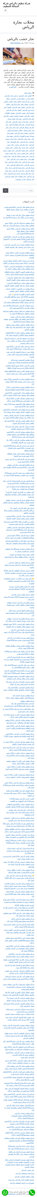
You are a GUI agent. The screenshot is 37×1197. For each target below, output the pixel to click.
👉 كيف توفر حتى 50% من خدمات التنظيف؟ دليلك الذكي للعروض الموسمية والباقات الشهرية (19, 581)
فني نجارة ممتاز (29, 130)
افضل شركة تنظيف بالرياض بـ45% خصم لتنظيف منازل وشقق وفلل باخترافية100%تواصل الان (20, 231)
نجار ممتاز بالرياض (11, 176)
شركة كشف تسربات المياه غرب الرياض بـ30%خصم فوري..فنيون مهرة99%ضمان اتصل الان (20, 640)
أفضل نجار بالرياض (25, 96)
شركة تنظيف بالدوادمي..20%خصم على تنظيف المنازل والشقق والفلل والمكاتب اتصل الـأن (18, 690)
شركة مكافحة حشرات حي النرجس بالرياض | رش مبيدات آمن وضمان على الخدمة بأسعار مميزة (19, 247)
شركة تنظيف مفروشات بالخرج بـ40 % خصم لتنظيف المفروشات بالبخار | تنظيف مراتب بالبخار (19, 777)
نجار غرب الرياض (18, 171)
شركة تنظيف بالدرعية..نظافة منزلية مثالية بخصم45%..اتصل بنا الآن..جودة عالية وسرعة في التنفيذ (19, 793)
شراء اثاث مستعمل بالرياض (24, 1173)
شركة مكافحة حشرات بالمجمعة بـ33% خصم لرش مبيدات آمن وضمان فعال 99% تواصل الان (19, 381)
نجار (32, 139)
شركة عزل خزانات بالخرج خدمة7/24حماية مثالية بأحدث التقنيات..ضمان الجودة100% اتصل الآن (19, 842)
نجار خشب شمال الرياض (20, 156)
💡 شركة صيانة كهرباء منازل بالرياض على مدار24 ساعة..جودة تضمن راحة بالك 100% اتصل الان (19, 878)
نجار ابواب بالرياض (24, 139)
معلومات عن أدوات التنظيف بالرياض (22, 1183)
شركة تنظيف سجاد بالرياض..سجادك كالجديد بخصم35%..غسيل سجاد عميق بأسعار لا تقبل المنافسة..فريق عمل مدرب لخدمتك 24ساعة (19, 886)
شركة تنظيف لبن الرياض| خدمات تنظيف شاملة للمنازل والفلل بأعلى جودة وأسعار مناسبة (20, 605)
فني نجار (9, 127)
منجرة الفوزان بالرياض (21, 136)
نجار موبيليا (30, 179)
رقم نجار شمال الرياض (17, 124)
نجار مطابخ (22, 176)
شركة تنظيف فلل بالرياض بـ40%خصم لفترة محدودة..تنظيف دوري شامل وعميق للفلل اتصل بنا (19, 209)
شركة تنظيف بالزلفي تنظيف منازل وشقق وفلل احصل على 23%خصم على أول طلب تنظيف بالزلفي (19, 327)
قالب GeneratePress (12, 1194)
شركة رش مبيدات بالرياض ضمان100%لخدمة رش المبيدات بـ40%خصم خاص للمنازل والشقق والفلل (19, 448)
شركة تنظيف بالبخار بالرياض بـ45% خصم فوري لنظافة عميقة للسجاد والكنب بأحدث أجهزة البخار (20, 728)
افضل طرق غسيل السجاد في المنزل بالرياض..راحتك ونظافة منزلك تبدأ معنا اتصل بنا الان (19, 557)
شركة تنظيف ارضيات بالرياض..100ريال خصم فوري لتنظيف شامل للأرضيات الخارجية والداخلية (19, 864)
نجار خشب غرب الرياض (19, 159)
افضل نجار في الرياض (13, 110)
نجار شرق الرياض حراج (17, 168)
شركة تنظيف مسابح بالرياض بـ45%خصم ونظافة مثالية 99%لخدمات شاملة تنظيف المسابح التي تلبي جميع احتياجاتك (20, 434)
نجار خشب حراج (22, 153)
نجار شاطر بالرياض (16, 165)
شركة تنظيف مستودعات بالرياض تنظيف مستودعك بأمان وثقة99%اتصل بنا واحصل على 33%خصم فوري (20, 529)
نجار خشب (17, 148)
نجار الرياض (24, 142)
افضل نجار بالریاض (18, 107)
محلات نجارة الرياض (21, 133)
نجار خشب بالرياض (20, 39)
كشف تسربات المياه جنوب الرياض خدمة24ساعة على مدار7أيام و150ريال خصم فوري (19, 632)
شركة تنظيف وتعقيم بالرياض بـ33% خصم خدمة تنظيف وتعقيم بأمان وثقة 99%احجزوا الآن (19, 894)
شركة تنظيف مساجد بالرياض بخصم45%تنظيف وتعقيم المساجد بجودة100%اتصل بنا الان (22, 1115)
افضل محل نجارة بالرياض (19, 104)
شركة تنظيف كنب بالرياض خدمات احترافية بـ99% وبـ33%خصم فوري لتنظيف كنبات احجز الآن (18, 978)
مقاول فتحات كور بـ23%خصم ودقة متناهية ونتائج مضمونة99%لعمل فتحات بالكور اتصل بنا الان (19, 940)
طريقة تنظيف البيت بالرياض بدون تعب (21, 1180)
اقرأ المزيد (12, 87)
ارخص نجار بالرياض (11, 96)
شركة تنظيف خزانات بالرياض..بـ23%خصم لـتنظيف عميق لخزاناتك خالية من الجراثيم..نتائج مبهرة (20, 1055)
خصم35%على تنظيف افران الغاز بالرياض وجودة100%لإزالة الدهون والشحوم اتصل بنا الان (19, 1107)
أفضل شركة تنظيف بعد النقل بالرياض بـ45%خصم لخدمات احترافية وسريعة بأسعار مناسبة (19, 565)
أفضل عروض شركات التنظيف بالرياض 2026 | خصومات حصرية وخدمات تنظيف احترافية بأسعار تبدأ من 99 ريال (19, 573)
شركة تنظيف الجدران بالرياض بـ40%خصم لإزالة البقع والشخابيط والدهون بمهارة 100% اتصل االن (19, 736)
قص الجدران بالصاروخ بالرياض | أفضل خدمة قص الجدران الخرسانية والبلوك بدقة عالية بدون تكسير (19, 932)
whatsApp (5, 1192)
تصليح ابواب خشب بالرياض (25, 113)
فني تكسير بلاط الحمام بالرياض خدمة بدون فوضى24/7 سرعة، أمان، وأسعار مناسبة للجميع (19, 1019)
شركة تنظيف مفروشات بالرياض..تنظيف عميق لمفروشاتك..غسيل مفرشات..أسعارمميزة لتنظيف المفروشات (18, 986)
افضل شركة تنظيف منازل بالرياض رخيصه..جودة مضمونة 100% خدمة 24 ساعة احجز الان (19, 597)
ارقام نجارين (30, 99)
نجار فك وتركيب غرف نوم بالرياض (19, 173)
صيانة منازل (28, 93)
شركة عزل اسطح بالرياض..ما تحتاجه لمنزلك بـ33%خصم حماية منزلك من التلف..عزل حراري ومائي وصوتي (19, 340)
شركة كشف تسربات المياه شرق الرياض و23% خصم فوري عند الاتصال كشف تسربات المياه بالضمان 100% (19, 659)
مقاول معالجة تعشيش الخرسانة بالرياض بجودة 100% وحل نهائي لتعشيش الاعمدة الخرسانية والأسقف (18, 1027)
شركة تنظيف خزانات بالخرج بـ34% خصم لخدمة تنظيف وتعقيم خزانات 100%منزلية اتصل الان (20, 755)
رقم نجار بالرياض (28, 119)
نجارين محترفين (20, 179)
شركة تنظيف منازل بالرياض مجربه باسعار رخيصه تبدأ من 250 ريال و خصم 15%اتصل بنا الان (18, 217)
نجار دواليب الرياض (14, 162)
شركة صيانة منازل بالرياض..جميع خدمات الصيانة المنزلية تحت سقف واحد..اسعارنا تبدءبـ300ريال (20, 850)
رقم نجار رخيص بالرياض (20, 122)
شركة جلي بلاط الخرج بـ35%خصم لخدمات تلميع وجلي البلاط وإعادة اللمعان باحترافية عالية (19, 543)
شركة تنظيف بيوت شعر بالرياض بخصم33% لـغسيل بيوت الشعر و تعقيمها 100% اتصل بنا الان (19, 475)
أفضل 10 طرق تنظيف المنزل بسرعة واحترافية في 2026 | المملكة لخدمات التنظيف (21, 589)
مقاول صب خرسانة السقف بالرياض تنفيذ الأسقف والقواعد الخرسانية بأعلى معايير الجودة (20, 354)
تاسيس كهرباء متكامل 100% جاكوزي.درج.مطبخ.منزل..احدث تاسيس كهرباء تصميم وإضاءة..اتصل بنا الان (18, 907)
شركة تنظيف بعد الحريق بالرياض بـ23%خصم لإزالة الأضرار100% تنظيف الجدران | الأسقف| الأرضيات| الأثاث (18, 239)
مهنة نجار (10, 136)
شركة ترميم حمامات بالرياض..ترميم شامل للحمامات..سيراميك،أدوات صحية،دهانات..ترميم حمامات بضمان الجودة (19, 1011)
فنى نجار (15, 127)
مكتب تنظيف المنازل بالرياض (24, 1177)
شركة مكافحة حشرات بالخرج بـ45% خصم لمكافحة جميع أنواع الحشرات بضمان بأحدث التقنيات (19, 255)
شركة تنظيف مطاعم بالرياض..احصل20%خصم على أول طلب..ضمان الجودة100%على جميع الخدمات (19, 703)
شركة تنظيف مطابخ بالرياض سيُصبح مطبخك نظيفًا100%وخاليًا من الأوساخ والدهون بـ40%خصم (19, 1140)
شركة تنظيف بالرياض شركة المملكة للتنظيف (16, 5)
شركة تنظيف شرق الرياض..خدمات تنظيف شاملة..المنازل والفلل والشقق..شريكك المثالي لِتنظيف (18, 502)
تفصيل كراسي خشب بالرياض (13, 116)
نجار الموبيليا (15, 142)
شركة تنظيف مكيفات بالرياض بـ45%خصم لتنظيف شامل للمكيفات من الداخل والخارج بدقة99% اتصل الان (19, 948)
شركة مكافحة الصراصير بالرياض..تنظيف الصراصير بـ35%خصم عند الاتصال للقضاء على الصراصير (18, 467)
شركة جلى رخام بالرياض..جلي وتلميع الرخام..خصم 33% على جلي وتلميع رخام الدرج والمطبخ (20, 812)
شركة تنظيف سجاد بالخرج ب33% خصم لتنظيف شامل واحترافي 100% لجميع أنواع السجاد (20, 769)
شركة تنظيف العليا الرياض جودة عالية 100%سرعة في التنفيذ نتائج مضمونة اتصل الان (20, 613)
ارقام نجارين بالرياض (18, 99)
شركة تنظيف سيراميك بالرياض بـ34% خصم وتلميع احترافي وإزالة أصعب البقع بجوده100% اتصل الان (18, 785)
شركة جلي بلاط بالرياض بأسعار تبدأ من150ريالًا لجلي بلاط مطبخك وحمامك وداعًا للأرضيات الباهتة (19, 510)
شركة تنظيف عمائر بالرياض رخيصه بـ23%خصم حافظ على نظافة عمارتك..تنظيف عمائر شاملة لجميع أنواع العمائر (19, 319)
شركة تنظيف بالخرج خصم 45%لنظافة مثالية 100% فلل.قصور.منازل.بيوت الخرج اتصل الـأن (19, 373)
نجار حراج (25, 148)
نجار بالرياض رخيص (21, 145)
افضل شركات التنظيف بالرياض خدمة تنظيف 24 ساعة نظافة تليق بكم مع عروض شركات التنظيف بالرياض (19, 1035)
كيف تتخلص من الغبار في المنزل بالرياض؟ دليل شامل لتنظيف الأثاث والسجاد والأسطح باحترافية (19, 494)
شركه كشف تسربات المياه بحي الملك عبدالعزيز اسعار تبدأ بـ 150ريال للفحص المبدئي (21, 1154)
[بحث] (5, 190)
